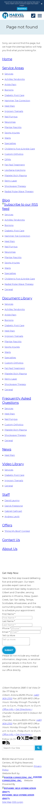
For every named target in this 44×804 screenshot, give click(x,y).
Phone (6, 628)
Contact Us (11, 540)
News (6, 449)
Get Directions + (23, 709)
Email (6, 632)
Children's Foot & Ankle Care (20, 149)
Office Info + (8, 709)
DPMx (8, 159)
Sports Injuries (12, 132)
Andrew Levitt (12, 516)
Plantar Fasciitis (13, 127)
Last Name (8, 621)
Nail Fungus (11, 116)
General (9, 289)
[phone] (33, 16)
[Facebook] (19, 739)
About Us (9, 549)
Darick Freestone (14, 506)
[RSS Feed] (8, 743)
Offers (7, 525)
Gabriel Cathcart (13, 511)
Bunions (9, 90)
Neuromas (10, 122)
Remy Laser (11, 181)
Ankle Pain (10, 84)
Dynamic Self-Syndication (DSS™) (18, 797)
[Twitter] (23, 739)
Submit (9, 650)
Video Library (13, 464)
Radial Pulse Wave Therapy (19, 191)
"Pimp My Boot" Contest (17, 531)
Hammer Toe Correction (17, 100)
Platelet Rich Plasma (16, 175)
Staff (6, 495)
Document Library (17, 298)
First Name (8, 614)
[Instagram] (35, 739)
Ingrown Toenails (14, 111)
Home (7, 59)
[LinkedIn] (27, 739)
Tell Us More (8, 635)
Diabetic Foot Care (14, 95)
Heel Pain (10, 106)
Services (9, 74)
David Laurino (12, 500)
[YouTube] (31, 739)
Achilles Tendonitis (15, 79)
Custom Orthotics (14, 154)
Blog (6, 200)
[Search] (38, 748)
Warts (8, 138)
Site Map (6, 802)
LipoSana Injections (15, 170)
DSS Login (17, 802)
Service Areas (13, 68)
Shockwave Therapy (15, 186)
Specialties (10, 143)
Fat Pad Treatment (15, 165)
